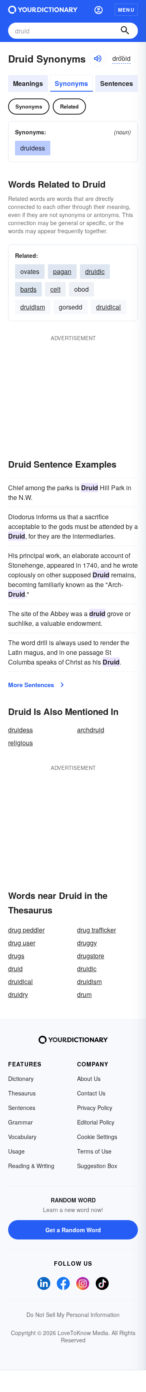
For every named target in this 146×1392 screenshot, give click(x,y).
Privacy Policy (94, 1108)
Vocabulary (22, 1137)
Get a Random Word (73, 1230)
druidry (18, 994)
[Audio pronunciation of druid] (97, 58)
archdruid (90, 729)
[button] (98, 9)
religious (20, 742)
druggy (87, 942)
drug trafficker (96, 929)
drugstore (90, 955)
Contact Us (91, 1093)
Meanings (28, 83)
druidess (20, 729)
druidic (95, 271)
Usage (16, 1151)
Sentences (116, 83)
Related (69, 106)
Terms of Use (94, 1151)
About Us (89, 1078)
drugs (16, 955)
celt (55, 289)
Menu (126, 9)
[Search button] (125, 30)
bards (28, 289)
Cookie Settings (97, 1137)
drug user (21, 942)
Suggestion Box (97, 1166)
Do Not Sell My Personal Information (73, 1314)
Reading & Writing (31, 1166)
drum (84, 994)
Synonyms (71, 83)
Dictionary (21, 1078)
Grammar (20, 1122)
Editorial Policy (95, 1122)
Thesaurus (22, 1093)
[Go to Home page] (42, 10)
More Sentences (31, 684)
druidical (108, 306)
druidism (32, 306)
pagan (62, 271)
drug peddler (26, 929)
